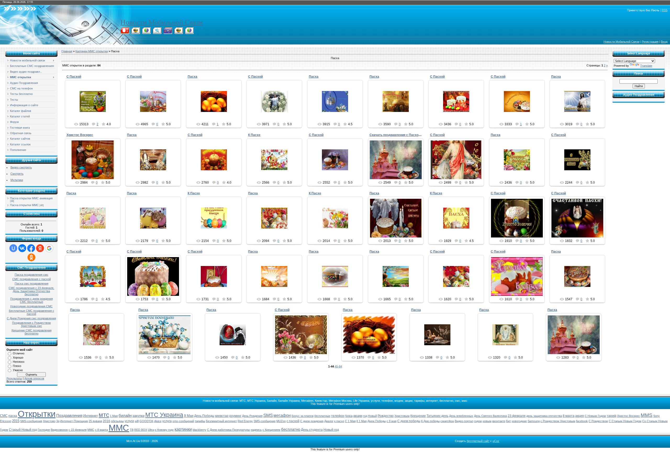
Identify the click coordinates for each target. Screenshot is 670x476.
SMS (268, 415)
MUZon (281, 421)
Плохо (17, 365)
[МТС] (124, 32)
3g (57, 421)
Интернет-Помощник (74, 421)
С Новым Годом (595, 415)
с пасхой (293, 421)
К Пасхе (254, 135)
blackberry (199, 429)
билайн (125, 415)
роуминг (235, 416)
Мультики (16, 180)
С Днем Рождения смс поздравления (31, 318)
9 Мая (188, 416)
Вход (664, 41)
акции (357, 416)
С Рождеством (598, 421)
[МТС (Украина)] (167, 32)
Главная (67, 51)
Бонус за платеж (303, 415)
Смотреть (17, 173)
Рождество (386, 416)
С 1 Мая (350, 421)
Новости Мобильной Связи (161, 22)
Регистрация (650, 41)
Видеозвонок (59, 429)
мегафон (282, 415)
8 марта (568, 416)
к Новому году (164, 429)
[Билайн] (135, 32)
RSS (664, 10)
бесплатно (290, 429)
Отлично (18, 353)
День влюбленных (461, 415)
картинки (183, 429)
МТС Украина (164, 414)
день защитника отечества (544, 415)
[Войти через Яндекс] (40, 248)
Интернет (90, 416)
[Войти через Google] (49, 248)
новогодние (519, 421)
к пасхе (339, 421)
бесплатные (322, 415)
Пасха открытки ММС (24, 205)
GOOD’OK (146, 421)
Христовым (402, 415)
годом (478, 421)
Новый (372, 415)
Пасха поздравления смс (31, 274)
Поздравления (69, 415)
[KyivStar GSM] (157, 32)
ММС (119, 428)
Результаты (14, 378)
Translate (646, 65)
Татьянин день (437, 416)
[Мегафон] (146, 32)
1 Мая (114, 415)
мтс (104, 414)
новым (487, 421)
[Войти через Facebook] (31, 248)
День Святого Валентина (490, 415)
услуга (167, 421)
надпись (256, 429)
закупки (138, 416)
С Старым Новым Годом (625, 421)
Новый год (331, 430)
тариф (611, 416)
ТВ (131, 429)
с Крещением (271, 429)
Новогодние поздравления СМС (31, 306)
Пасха (192, 76)
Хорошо (18, 357)
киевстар (221, 416)
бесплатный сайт (478, 441)
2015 (15, 421)
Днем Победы (376, 421)
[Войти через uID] (13, 248)
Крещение (418, 416)
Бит (508, 421)
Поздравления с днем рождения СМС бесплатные (31, 300)
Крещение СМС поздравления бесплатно (32, 332)
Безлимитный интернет (221, 421)
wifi (137, 421)
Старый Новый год (23, 430)
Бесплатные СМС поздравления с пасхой (31, 312)
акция (579, 416)
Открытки (36, 414)
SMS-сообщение (265, 421)
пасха (12, 416)
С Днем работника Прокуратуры (228, 429)
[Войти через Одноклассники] (31, 257)
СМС (4, 416)
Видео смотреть (21, 167)
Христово (49, 421)
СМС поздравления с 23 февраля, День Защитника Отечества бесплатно (31, 291)
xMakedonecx (95, 115)
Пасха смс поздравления (31, 283)
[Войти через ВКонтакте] (22, 248)
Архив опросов (34, 378)
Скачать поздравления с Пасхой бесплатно (404, 135)
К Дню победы (430, 421)
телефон (337, 416)
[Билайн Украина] (178, 32)
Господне (44, 429)
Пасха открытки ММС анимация (31, 198)
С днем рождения (311, 421)
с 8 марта (101, 429)
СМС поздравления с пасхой (31, 279)
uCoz (496, 441)
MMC (90, 429)
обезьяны (117, 421)
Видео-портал (464, 421)
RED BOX (140, 429)
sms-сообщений (183, 421)
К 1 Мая (361, 421)
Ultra (151, 429)
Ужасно (18, 370)
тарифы (200, 421)
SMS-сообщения (31, 421)
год (365, 415)
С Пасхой (73, 76)
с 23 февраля (78, 429)
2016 (106, 421)
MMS (646, 415)
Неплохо (18, 361)
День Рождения (252, 415)
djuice (157, 421)
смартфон (447, 421)
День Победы (204, 416)
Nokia (349, 415)
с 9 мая (392, 421)
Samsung (534, 421)
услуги (129, 421)
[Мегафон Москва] (189, 32)
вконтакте (498, 421)
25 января (95, 421)
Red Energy (245, 421)
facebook (582, 421)
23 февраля (517, 416)
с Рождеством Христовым (557, 421)
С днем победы (408, 421)
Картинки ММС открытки (91, 51)
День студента (312, 430)
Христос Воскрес (79, 135)
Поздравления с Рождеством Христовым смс (31, 324)
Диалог (328, 421)
